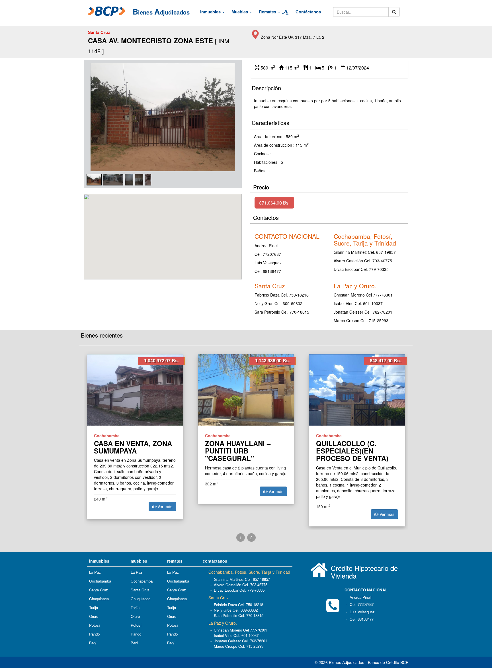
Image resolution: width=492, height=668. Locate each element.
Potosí (94, 625)
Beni (93, 642)
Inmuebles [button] (211, 12)
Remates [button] (268, 12)
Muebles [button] (240, 12)
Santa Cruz (98, 590)
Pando (94, 634)
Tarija (93, 607)
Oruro (93, 616)
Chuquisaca (99, 598)
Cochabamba (100, 581)
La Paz (95, 572)
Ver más (164, 506)
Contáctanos (308, 12)
